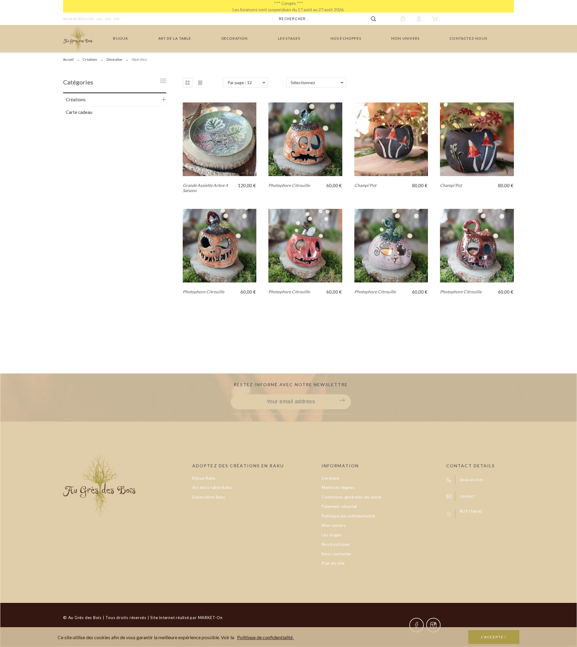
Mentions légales (338, 487)
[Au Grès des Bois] (77, 39)
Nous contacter (337, 553)
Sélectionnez (303, 82)
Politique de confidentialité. (265, 637)
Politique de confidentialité (348, 516)
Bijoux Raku (203, 478)
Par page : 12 (239, 82)
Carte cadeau (79, 112)
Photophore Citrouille (289, 185)
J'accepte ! (494, 637)
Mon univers (334, 525)
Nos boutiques (336, 544)
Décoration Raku (208, 497)
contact (467, 496)
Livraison (330, 478)
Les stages (332, 535)
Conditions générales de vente (352, 497)
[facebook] (416, 625)
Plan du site (333, 563)
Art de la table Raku (212, 487)
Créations (76, 99)
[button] (187, 82)
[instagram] (433, 625)
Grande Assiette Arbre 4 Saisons (205, 188)
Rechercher (377, 19)
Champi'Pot (365, 185)
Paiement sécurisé (339, 506)
